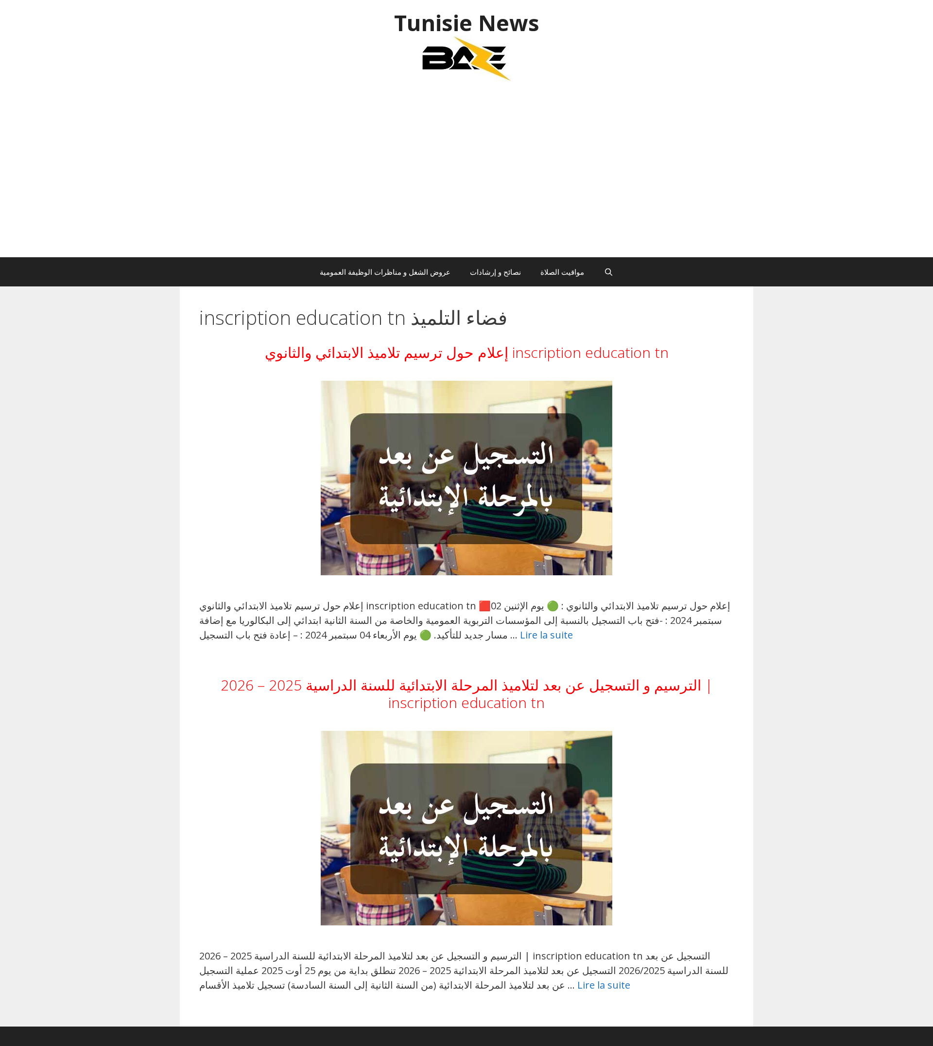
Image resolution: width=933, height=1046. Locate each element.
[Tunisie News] (466, 58)
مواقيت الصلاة (562, 272)
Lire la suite (546, 634)
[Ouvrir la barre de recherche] (608, 271)
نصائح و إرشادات (495, 272)
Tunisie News (466, 22)
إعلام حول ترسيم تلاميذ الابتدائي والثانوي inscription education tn (467, 352)
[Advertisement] (466, 174)
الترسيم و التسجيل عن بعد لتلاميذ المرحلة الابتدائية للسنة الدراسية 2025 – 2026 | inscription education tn (467, 693)
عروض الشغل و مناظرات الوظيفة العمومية (385, 272)
